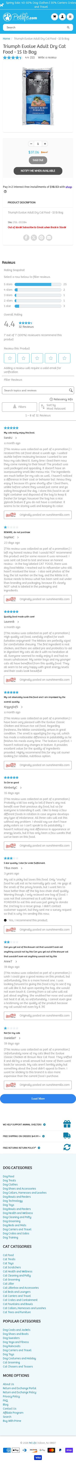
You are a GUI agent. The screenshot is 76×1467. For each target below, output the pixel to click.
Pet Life (32, 1443)
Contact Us (9, 1408)
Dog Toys (8, 1205)
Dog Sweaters (11, 1338)
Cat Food (8, 1255)
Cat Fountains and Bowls (18, 1304)
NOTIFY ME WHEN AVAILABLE (38, 170)
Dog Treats (9, 1180)
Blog (5, 1404)
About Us (8, 1384)
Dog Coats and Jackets (16, 1330)
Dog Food (8, 1176)
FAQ (5, 1400)
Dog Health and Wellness (18, 1213)
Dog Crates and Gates (16, 1233)
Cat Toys (8, 1263)
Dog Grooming (11, 1221)
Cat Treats (9, 1259)
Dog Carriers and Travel (17, 1229)
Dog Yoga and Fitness (16, 1342)
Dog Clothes (10, 1184)
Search (7, 1416)
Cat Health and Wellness (17, 1271)
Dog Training (10, 1237)
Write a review (47, 57)
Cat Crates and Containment (20, 1300)
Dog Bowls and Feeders (17, 1196)
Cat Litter (8, 1283)
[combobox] (38, 27)
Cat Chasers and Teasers (18, 1366)
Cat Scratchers (12, 1267)
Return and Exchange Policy (19, 1392)
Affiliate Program (13, 1412)
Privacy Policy (11, 1396)
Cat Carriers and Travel (17, 1296)
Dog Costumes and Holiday (19, 1358)
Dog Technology (13, 1201)
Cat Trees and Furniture (17, 1312)
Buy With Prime (12, 1421)
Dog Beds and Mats (14, 1225)
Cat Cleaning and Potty (17, 1275)
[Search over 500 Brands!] (68, 27)
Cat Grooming (11, 1279)
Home (6, 38)
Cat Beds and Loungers (17, 1292)
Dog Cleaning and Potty (17, 1217)
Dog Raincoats (11, 1346)
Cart (54, 17)
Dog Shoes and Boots (16, 1334)
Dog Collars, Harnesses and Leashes (25, 1192)
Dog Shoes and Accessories (19, 1188)
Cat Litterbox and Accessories (21, 1287)
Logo (21, 17)
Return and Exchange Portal (19, 1388)
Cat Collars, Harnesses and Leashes (24, 1308)
